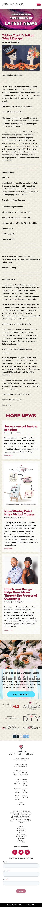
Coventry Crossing (12, 287)
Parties (21, 826)
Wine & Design (12, 189)
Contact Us (21, 842)
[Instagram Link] (27, 852)
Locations (21, 838)
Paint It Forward (23, 366)
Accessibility (31, 905)
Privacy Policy (23, 905)
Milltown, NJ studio (27, 360)
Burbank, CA (10, 330)
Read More (8, 455)
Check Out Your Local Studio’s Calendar (17, 106)
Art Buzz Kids (21, 828)
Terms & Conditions (12, 905)
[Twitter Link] (21, 852)
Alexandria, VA (8, 212)
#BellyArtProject (22, 132)
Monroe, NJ (6, 223)
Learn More (6, 405)
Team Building (21, 830)
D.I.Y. (21, 832)
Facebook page (24, 137)
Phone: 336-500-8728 (21, 775)
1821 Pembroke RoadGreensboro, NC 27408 (21, 772)
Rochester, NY (7, 217)
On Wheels (21, 834)
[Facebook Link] (14, 852)
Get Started (21, 694)
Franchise (21, 840)
